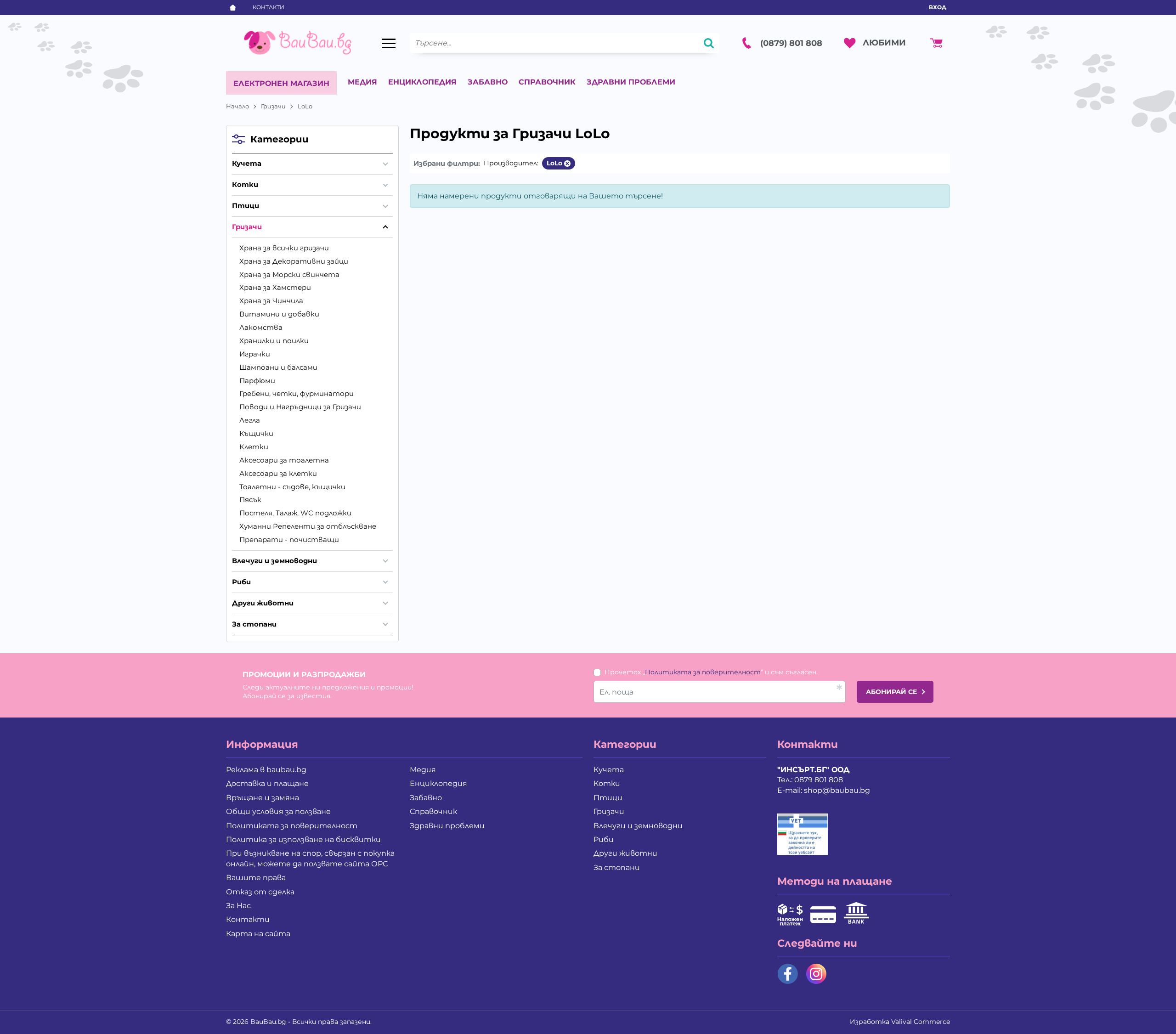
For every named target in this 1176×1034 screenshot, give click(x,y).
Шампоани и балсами (278, 367)
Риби (241, 581)
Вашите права (256, 877)
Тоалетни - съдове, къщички (292, 486)
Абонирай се (891, 692)
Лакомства (261, 327)
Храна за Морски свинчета (289, 274)
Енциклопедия (422, 82)
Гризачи (273, 106)
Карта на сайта (258, 933)
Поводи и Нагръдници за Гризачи (300, 406)
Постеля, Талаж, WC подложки (295, 513)
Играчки (254, 354)
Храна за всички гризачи (284, 247)
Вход (937, 7)
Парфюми (257, 380)
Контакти (268, 7)
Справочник (547, 82)
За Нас (238, 905)
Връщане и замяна (262, 797)
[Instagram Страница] (816, 974)
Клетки (253, 446)
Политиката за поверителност (703, 672)
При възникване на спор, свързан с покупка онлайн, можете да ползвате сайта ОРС (310, 858)
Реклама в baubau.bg (266, 769)
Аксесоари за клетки (278, 473)
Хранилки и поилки (274, 340)
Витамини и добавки (279, 314)
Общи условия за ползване (278, 811)
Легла (249, 420)
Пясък (250, 499)
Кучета (246, 163)
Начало (237, 106)
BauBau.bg (268, 1021)
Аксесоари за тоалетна (284, 460)
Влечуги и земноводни (274, 560)
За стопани (254, 624)
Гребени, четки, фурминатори (296, 393)
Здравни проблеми (631, 82)
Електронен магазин (281, 83)
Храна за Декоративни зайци (293, 261)
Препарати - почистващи (289, 539)
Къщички (256, 433)
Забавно (488, 82)
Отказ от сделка (260, 891)
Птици (245, 205)
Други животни (263, 603)
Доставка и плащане (267, 783)
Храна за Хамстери (275, 287)
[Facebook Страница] (787, 974)
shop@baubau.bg (837, 790)
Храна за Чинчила (271, 300)
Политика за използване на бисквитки (303, 839)
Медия (362, 82)
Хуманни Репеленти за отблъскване (307, 526)
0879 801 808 (818, 779)
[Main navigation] (388, 43)
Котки (245, 184)
